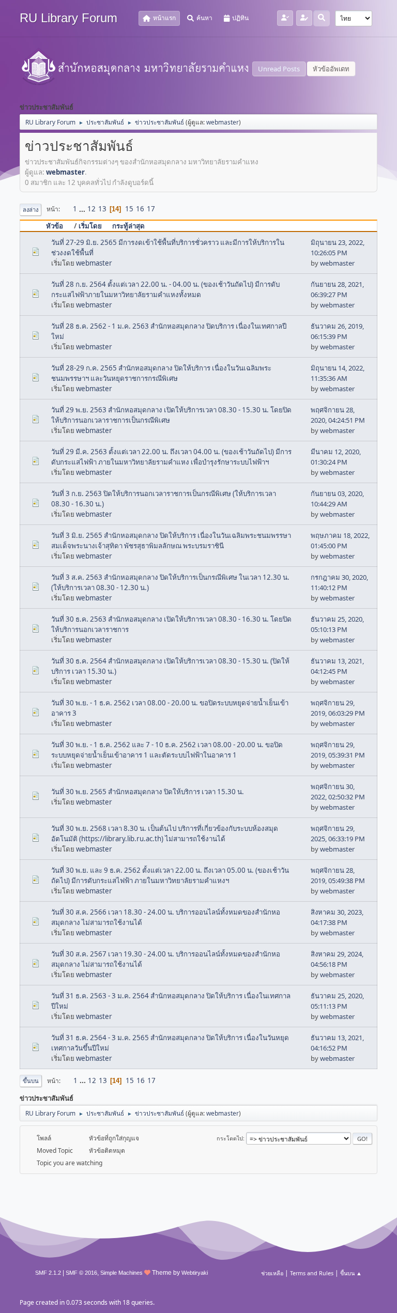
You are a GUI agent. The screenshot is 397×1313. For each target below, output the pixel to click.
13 (102, 208)
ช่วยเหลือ (272, 1273)
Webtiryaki (194, 1273)
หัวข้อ (54, 225)
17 (151, 208)
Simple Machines (121, 1273)
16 (140, 208)
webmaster (222, 122)
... (83, 208)
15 (129, 208)
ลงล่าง (30, 209)
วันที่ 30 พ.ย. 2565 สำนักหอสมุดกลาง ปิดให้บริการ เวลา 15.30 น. (147, 791)
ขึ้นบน (31, 1081)
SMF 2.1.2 (48, 1273)
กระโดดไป (230, 1138)
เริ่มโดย (90, 225)
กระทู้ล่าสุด (128, 225)
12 (91, 208)
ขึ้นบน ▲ (351, 1273)
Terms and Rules (311, 1273)
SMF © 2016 (81, 1273)
